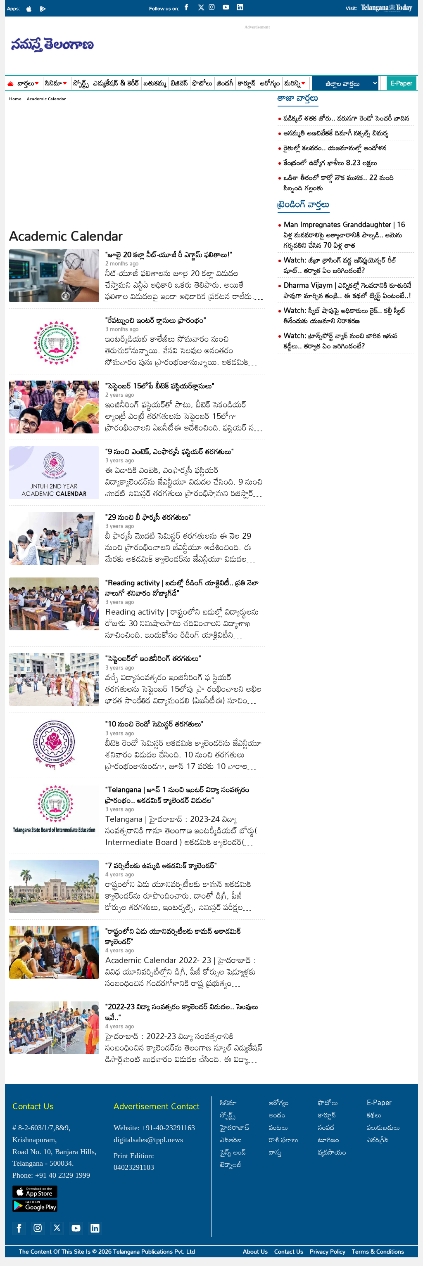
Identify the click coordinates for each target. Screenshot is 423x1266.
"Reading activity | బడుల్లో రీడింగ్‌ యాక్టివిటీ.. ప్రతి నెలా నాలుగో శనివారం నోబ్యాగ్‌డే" (182, 587)
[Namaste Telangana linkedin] (242, 6)
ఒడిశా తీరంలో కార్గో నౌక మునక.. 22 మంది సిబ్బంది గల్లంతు (339, 182)
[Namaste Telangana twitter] (201, 9)
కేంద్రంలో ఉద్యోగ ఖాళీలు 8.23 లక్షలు (330, 162)
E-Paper (401, 83)
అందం (277, 1115)
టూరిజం (328, 1139)
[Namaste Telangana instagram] (214, 6)
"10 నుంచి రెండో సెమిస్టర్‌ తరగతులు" (154, 723)
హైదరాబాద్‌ (235, 1127)
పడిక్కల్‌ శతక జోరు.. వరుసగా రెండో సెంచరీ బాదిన (346, 118)
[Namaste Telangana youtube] (228, 6)
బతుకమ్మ (155, 83)
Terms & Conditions (378, 1251)
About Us (255, 1251)
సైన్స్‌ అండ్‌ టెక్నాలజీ (233, 1158)
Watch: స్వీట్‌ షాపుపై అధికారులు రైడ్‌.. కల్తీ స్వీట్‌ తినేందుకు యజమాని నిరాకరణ (345, 315)
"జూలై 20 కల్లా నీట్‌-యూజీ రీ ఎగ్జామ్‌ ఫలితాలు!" (169, 254)
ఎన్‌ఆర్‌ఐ (231, 1139)
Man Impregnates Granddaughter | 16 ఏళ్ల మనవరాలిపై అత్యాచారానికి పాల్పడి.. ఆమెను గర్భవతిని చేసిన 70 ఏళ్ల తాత (344, 235)
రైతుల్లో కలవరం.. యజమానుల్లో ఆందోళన (335, 147)
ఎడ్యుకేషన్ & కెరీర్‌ (116, 83)
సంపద (326, 1127)
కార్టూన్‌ (327, 1115)
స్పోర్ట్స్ (81, 83)
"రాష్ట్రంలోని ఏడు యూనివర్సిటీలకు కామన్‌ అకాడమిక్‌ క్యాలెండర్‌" (173, 936)
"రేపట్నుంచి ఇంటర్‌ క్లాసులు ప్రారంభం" (155, 319)
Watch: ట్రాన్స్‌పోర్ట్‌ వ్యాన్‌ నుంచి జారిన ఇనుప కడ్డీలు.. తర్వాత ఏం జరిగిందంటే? (340, 341)
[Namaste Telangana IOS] (31, 8)
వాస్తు (275, 1152)
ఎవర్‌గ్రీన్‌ (378, 1139)
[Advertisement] (137, 164)
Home (15, 99)
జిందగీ (225, 83)
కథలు (374, 1115)
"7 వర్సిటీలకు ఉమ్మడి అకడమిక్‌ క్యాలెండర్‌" (161, 865)
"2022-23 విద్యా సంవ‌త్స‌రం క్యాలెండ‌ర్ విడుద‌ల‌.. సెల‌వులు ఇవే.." (181, 1011)
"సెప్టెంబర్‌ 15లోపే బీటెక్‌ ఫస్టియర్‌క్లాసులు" (159, 385)
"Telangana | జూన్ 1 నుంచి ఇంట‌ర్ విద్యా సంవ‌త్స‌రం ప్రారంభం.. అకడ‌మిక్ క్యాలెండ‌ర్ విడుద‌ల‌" (177, 794)
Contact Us (288, 1251)
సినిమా (53, 83)
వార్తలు (26, 83)
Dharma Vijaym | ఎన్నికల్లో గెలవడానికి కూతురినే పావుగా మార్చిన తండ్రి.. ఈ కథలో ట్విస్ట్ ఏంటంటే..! (347, 290)
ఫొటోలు (202, 83)
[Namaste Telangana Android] (45, 8)
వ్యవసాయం (332, 1152)
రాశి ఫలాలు (283, 1139)
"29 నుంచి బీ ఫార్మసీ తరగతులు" (148, 516)
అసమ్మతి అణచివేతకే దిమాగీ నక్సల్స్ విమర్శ (336, 133)
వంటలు (278, 1127)
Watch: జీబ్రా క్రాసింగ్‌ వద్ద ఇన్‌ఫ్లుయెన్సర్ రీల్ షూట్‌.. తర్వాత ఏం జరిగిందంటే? (340, 265)
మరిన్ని (293, 83)
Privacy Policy (327, 1251)
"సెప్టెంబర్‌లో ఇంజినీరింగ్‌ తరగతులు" (153, 658)
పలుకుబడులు (383, 1127)
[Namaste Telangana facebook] (188, 6)
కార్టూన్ (247, 83)
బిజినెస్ (179, 83)
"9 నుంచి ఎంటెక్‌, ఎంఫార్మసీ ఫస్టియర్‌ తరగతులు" (169, 451)
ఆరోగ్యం (270, 83)
